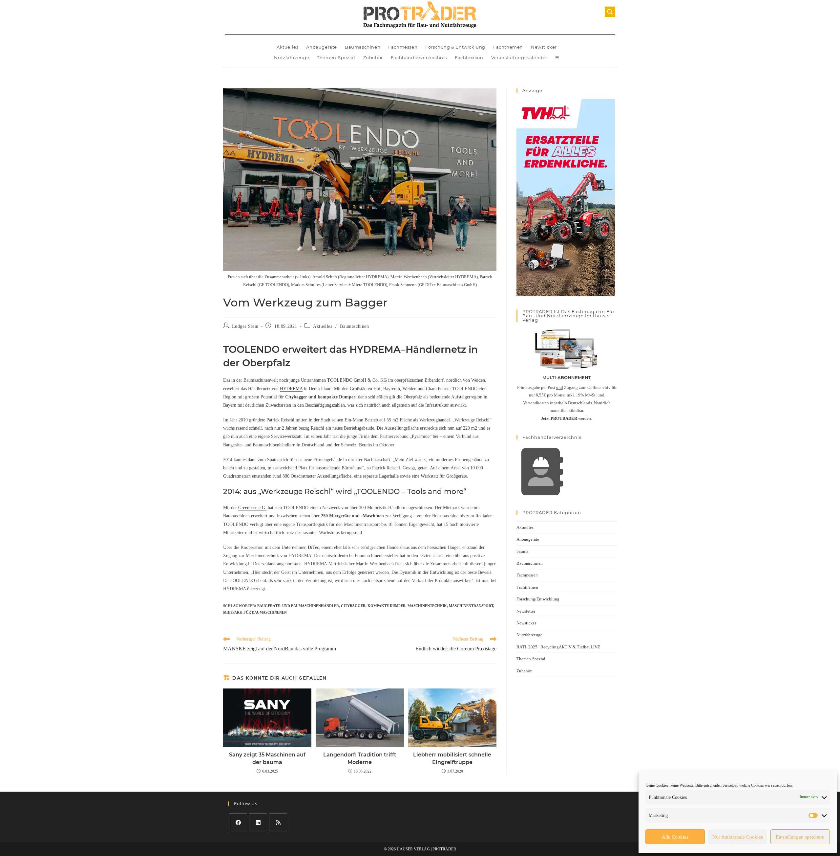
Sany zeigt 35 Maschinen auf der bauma (267, 758)
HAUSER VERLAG (413, 849)
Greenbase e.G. (252, 507)
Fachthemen (508, 47)
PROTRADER (444, 849)
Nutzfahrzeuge (291, 57)
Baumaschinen (362, 47)
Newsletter (525, 611)
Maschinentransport (471, 606)
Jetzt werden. (566, 418)
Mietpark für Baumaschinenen (255, 612)
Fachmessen (402, 47)
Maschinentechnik (427, 606)
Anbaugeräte (321, 47)
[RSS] (278, 822)
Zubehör (373, 57)
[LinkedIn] (258, 822)
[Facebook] (238, 822)
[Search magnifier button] (610, 11)
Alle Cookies (675, 837)
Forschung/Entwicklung (537, 599)
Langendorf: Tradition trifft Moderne (359, 758)
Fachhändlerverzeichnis (419, 57)
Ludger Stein (245, 326)
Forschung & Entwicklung (455, 47)
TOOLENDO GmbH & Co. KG (357, 380)
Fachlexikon (469, 57)
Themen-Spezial (336, 57)
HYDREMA (291, 388)
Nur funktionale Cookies (737, 837)
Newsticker (544, 47)
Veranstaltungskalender (519, 57)
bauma (522, 551)
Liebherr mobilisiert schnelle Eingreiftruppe (452, 758)
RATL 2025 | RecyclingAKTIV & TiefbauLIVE (558, 646)
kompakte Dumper (387, 606)
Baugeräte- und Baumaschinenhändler (298, 606)
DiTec (313, 547)
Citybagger (353, 606)
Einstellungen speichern (800, 837)
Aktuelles (287, 47)
